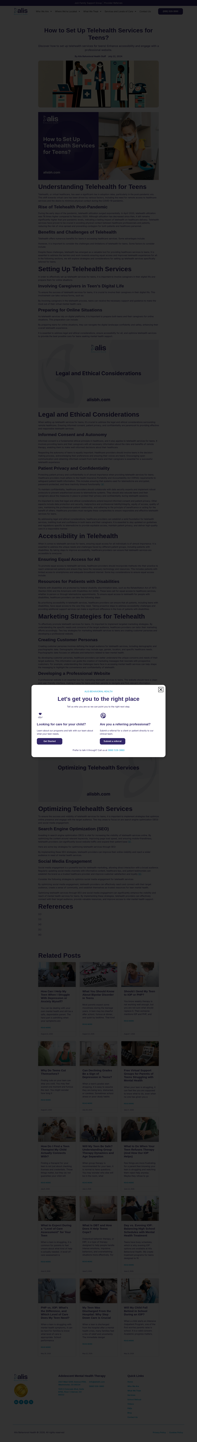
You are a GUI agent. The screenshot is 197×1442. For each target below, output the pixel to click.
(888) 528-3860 (116, 750)
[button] (161, 690)
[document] (98, 721)
